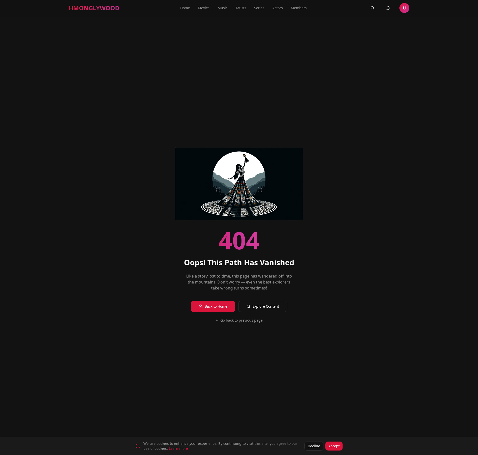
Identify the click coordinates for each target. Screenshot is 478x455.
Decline (314, 446)
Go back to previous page (241, 320)
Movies (204, 7)
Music (223, 7)
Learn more (178, 448)
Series (259, 7)
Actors (277, 7)
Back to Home (216, 306)
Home (185, 7)
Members (299, 7)
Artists (241, 7)
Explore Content (265, 306)
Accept (334, 446)
